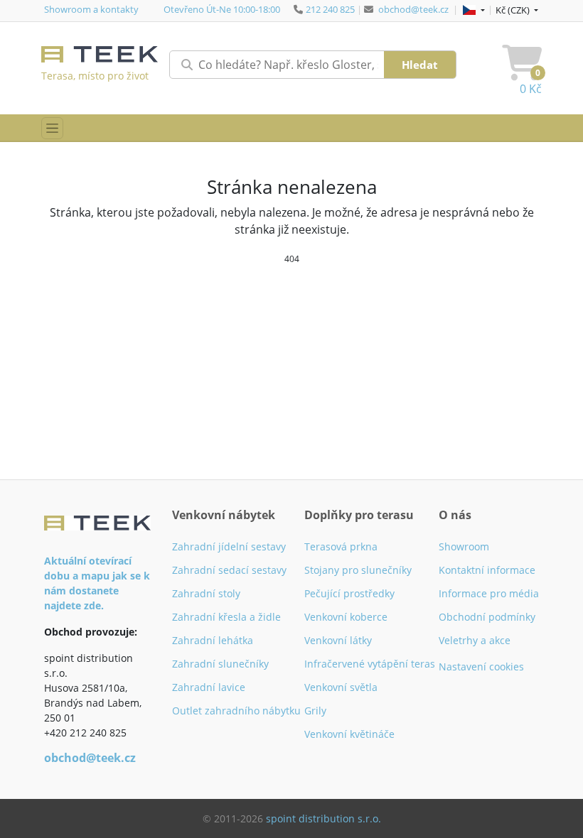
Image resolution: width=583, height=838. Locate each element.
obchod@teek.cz (413, 9)
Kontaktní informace (487, 570)
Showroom (464, 546)
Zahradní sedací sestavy (229, 570)
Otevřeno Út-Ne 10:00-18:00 (222, 9)
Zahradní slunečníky (220, 663)
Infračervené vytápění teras (369, 663)
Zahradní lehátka (212, 640)
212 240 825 (330, 9)
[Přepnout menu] (52, 128)
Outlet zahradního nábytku (236, 710)
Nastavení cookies (481, 666)
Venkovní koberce (345, 617)
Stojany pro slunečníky (358, 570)
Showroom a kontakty (91, 9)
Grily (315, 710)
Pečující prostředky (349, 593)
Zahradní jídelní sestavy (229, 546)
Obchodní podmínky (487, 617)
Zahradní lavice (208, 687)
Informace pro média (489, 593)
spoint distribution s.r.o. (323, 818)
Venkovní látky (338, 640)
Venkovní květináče (349, 734)
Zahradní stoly (206, 593)
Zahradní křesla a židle (226, 617)
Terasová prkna (341, 546)
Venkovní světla (341, 687)
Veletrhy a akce (474, 640)
